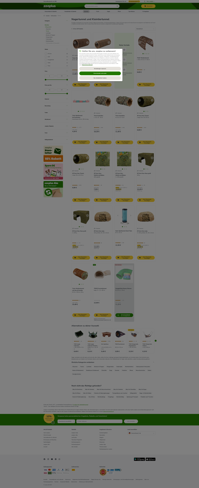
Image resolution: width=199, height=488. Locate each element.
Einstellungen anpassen (100, 68)
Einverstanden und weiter (100, 73)
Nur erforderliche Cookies (100, 78)
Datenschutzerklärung (87, 65)
